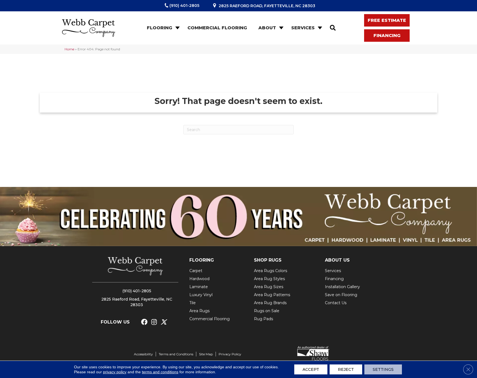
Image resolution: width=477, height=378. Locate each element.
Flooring (159, 27)
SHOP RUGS (268, 260)
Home (69, 49)
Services (303, 27)
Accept (311, 369)
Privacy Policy (230, 354)
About (267, 27)
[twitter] (163, 322)
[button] (177, 28)
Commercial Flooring (217, 27)
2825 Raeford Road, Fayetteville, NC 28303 (267, 5)
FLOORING (201, 260)
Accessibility (143, 354)
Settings (383, 369)
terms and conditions (160, 372)
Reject (346, 369)
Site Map (206, 354)
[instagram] (154, 322)
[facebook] (144, 322)
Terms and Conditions (176, 354)
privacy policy (114, 372)
